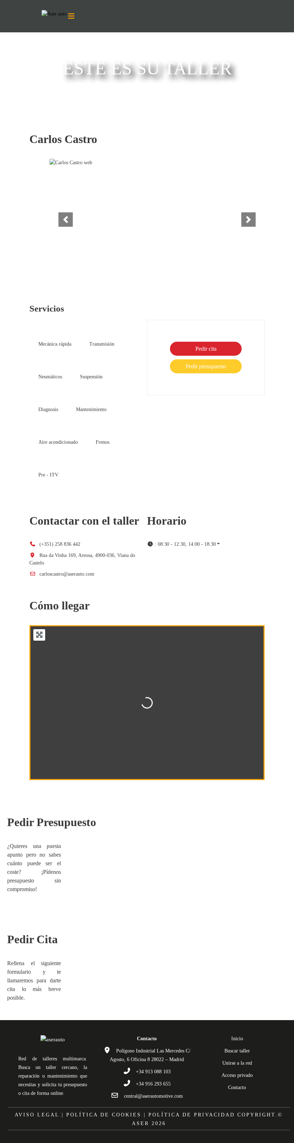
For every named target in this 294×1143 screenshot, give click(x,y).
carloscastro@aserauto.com (66, 574)
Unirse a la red (237, 1063)
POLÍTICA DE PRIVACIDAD (191, 1114)
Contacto (237, 1087)
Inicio (237, 1038)
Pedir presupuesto (206, 366)
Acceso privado (237, 1075)
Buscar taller (237, 1051)
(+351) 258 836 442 (59, 544)
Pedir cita (206, 349)
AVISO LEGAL (37, 1114)
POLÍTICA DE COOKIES (103, 1114)
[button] (65, 219)
